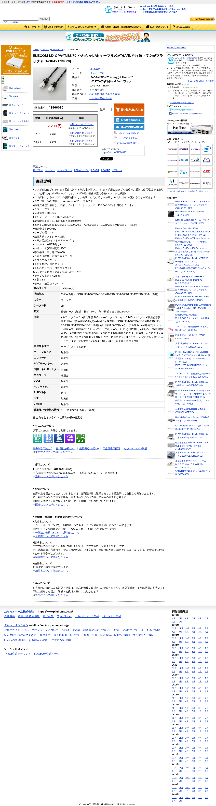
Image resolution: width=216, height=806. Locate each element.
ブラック (117, 170)
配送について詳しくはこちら (51, 504)
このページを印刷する (128, 133)
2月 (173, 622)
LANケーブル (57, 49)
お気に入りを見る (92, 2)
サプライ (38, 170)
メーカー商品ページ (100, 98)
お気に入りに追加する (128, 143)
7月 (180, 618)
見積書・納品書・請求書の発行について (121, 27)
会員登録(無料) (58, 2)
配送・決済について (157, 27)
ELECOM (94, 69)
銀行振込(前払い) (89, 448)
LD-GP (95, 170)
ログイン (71, 2)
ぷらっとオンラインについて (82, 27)
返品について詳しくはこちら (51, 595)
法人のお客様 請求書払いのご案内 (158, 6)
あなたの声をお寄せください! (182, 103)
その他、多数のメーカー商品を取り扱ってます (189, 191)
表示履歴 (79, 2)
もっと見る (186, 84)
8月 (173, 618)
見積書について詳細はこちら (51, 536)
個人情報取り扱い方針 (67, 635)
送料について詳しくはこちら (51, 476)
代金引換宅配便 (111, 448)
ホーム (36, 49)
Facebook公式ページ (47, 653)
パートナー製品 (111, 616)
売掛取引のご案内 (144, 635)
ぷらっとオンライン (16, 625)
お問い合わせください (81, 124)
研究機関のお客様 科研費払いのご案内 (160, 12)
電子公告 (48, 616)
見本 (28, 2)
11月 (181, 628)
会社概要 (210, 81)
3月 (206, 618)
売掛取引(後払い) (42, 448)
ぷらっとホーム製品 (87, 616)
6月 (186, 618)
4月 (200, 618)
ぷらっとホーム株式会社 (185, 58)
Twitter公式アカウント (17, 653)
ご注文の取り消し (62, 640)
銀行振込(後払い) (65, 448)
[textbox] (20, 19)
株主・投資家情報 (29, 616)
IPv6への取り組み (196, 81)
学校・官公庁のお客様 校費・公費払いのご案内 (164, 9)
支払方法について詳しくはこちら (54, 452)
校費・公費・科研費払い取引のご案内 (107, 635)
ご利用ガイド (54, 27)
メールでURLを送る (127, 138)
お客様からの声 (38, 640)
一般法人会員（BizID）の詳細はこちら (57, 532)
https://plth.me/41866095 (114, 152)
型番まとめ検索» (11, 22)
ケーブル (50, 170)
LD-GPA (105, 170)
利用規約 (45, 635)
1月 (180, 622)
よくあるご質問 (182, 27)
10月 (187, 628)
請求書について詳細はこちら (51, 557)
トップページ (33, 27)
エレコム (45, 49)
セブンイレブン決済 (135, 448)
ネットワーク (64, 170)
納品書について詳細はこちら (51, 570)
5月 (193, 618)
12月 (174, 628)
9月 (193, 628)
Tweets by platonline (176, 48)
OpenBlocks (64, 616)
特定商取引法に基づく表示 (104, 94)
